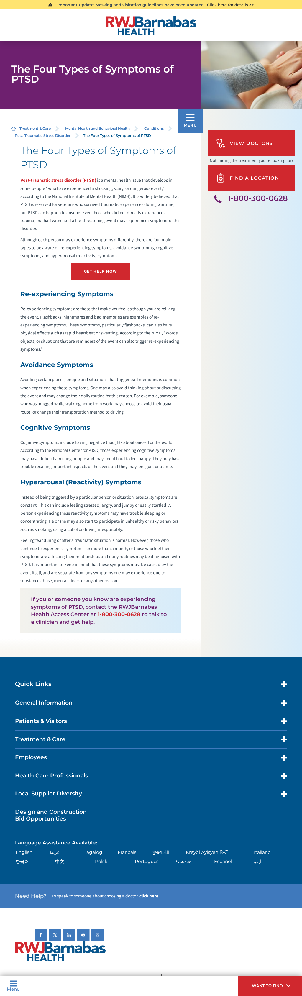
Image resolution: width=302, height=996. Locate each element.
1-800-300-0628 (119, 614)
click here (148, 896)
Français (127, 852)
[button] (270, 986)
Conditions (154, 128)
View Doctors (251, 143)
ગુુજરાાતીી (160, 852)
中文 (59, 861)
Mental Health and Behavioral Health (97, 128)
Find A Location (254, 178)
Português (147, 861)
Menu (13, 988)
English (24, 852)
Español (223, 861)
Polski (102, 861)
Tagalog (93, 852)
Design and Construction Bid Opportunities (51, 815)
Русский (182, 861)
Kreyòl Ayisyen (202, 852)
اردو (257, 861)
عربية (55, 852)
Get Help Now (100, 271)
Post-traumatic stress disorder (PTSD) (58, 180)
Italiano (262, 852)
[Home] (151, 25)
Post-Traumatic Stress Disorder (42, 135)
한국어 (22, 861)
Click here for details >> (230, 4)
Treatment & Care (35, 128)
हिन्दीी (224, 852)
